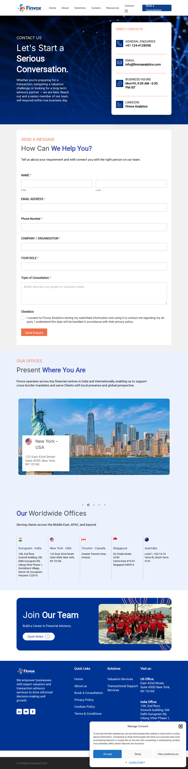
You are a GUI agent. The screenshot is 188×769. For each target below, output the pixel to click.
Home (78, 679)
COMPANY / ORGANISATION (40, 238)
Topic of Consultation (36, 278)
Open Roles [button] (35, 636)
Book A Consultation (88, 693)
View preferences (168, 754)
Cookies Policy (136, 762)
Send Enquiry (34, 333)
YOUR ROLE (30, 258)
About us (80, 686)
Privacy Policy (84, 700)
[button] (180, 726)
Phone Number (31, 218)
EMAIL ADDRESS (33, 199)
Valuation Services (120, 679)
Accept (107, 754)
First (23, 190)
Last (98, 190)
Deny (138, 754)
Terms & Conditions (88, 713)
